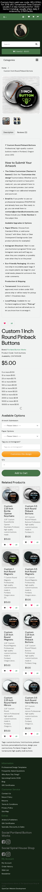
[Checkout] (38, 17)
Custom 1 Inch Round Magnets (9, 571)
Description (8, 132)
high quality (16, 751)
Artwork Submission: (10, 420)
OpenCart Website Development (14, 889)
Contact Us (6, 793)
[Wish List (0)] (29, 17)
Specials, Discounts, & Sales (13, 827)
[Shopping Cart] (33, 17)
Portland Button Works (16, 349)
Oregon (24, 748)
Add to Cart (21, 473)
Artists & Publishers (9, 820)
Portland (16, 748)
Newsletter (6, 874)
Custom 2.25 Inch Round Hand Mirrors (10, 701)
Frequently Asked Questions (13, 771)
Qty (3, 460)
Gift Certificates (8, 785)
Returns (5, 801)
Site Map (5, 811)
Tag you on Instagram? (11, 442)
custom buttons (13, 742)
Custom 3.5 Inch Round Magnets (31, 571)
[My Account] (24, 17)
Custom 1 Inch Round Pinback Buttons (18, 71)
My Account (7, 863)
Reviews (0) (22, 132)
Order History (7, 866)
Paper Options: (8, 431)
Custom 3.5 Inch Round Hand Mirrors (31, 700)
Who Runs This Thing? (10, 774)
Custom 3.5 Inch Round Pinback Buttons (31, 510)
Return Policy (7, 797)
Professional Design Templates (14, 767)
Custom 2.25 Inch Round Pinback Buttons (29, 637)
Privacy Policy (7, 808)
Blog (3, 781)
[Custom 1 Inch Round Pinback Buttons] (21, 95)
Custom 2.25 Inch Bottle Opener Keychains (9, 511)
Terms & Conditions (10, 804)
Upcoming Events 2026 (11, 778)
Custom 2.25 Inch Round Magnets (8, 636)
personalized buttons (18, 745)
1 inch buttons (26, 742)
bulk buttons (27, 751)
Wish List (5, 870)
